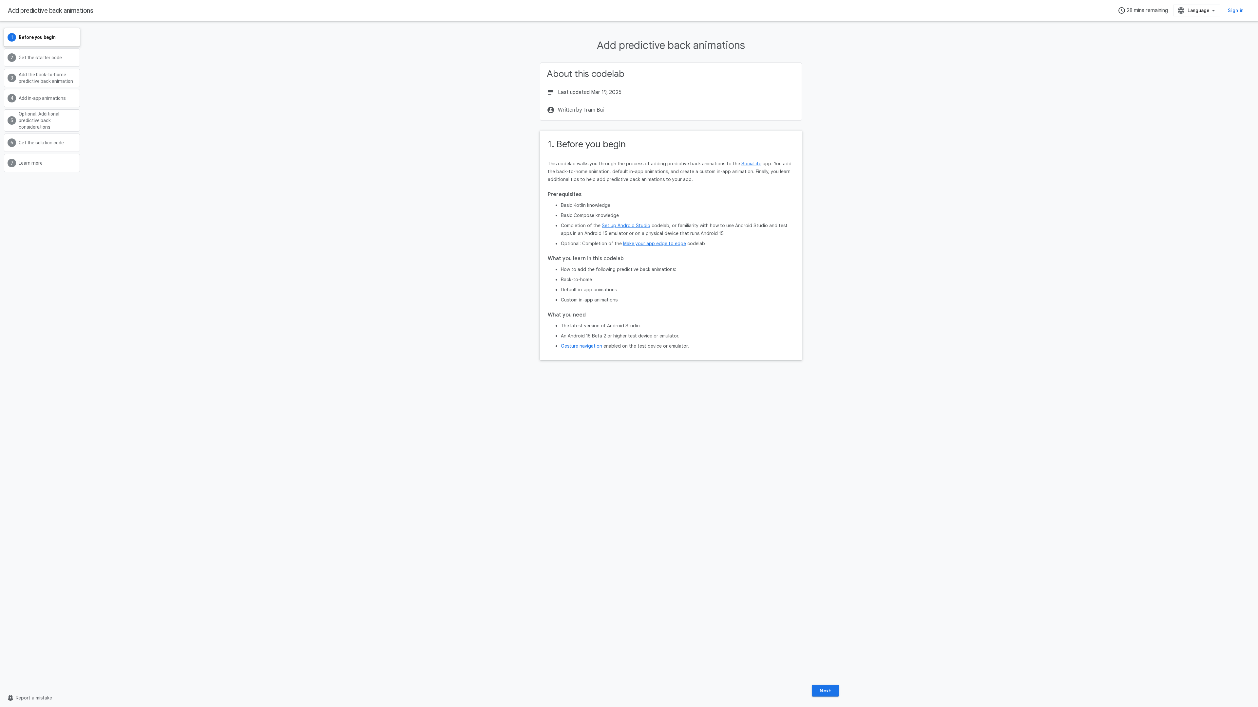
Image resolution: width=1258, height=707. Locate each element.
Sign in (1236, 10)
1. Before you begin (587, 144)
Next (825, 691)
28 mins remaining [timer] (1143, 10)
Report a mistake (29, 698)
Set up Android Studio (626, 225)
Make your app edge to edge (654, 243)
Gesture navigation (581, 346)
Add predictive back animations (50, 10)
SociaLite (751, 164)
